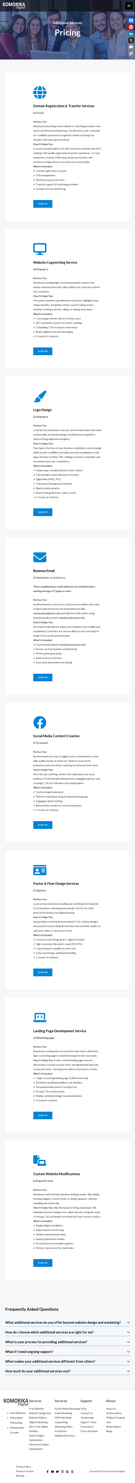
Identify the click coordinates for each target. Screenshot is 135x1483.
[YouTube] (52, 1471)
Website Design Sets (40, 1413)
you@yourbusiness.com (72, 617)
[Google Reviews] (67, 1471)
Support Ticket (88, 1422)
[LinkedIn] (131, 33)
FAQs (84, 1408)
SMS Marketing (63, 1417)
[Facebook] (47, 1471)
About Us (111, 1408)
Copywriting (61, 1422)
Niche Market (113, 1426)
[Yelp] (72, 1471)
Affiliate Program (115, 1417)
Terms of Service (25, 1471)
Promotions (87, 1426)
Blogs (109, 1431)
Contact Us (87, 1413)
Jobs (108, 1422)
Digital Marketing (38, 1422)
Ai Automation (114, 1413)
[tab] (67, 1322)
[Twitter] (57, 1471)
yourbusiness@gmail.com (46, 613)
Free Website (36, 1408)
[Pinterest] (131, 27)
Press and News (89, 1431)
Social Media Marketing (67, 1408)
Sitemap (20, 1475)
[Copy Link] (131, 53)
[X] (131, 40)
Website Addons (38, 1417)
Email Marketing (63, 1413)
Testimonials (87, 1417)
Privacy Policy (23, 1466)
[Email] (131, 47)
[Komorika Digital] (14, 6)
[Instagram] (62, 1471)
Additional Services (65, 1435)
